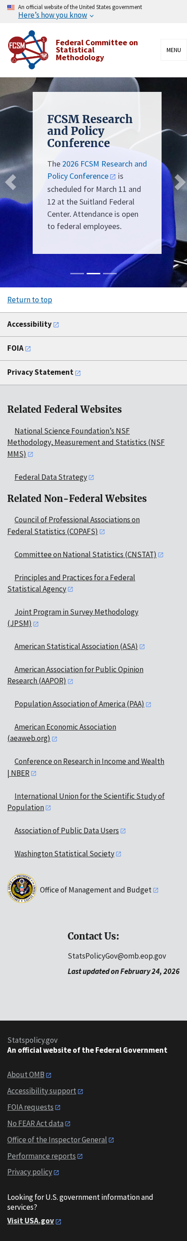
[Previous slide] (13, 182)
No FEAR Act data (35, 1123)
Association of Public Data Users (67, 830)
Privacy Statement (40, 372)
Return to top (29, 300)
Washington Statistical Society (64, 854)
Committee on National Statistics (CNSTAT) (86, 554)
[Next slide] (178, 182)
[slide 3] (110, 273)
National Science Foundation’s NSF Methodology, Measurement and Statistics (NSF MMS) (86, 442)
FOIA (15, 348)
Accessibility (29, 324)
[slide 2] (93, 273)
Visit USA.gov (30, 1221)
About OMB (25, 1074)
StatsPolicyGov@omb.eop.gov (117, 956)
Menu (174, 50)
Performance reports (41, 1156)
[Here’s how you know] (93, 11)
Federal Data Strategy (51, 477)
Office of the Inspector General (57, 1140)
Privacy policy (29, 1172)
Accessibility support (41, 1091)
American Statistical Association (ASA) (76, 646)
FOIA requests (30, 1107)
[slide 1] (77, 273)
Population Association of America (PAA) (79, 704)
